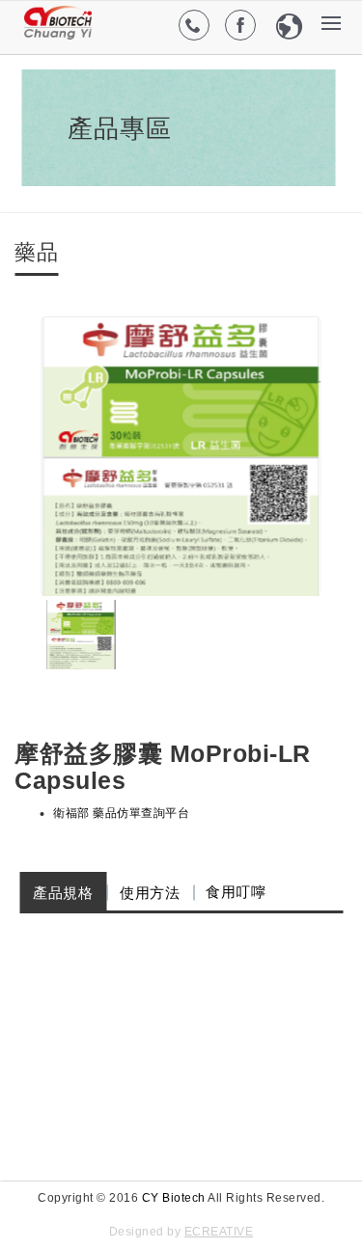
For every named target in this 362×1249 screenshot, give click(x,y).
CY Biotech (174, 1198)
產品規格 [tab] (63, 892)
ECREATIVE (219, 1231)
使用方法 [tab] (150, 892)
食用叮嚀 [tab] (235, 891)
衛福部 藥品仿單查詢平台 (121, 813)
